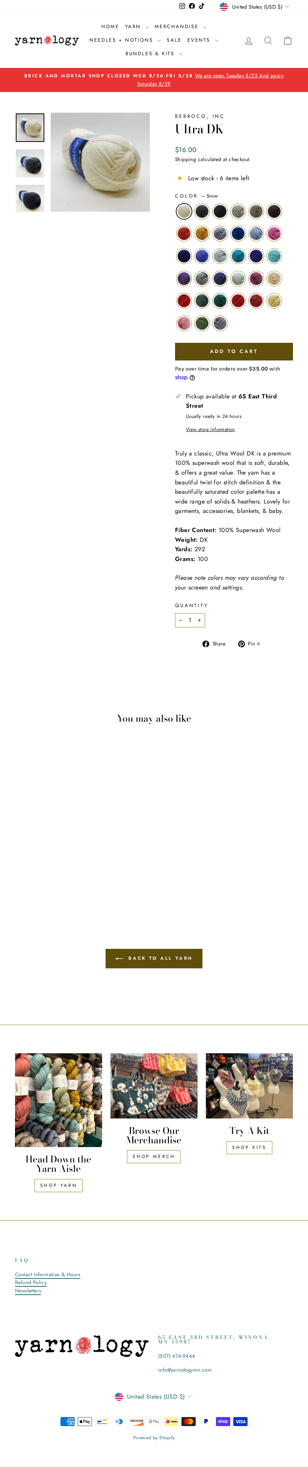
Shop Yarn (58, 1185)
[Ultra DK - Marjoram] (46, 885)
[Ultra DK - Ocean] (51, 851)
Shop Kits (249, 1147)
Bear (274, 211)
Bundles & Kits (151, 53)
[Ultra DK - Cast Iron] (41, 842)
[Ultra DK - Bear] (71, 842)
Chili (184, 300)
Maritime (184, 256)
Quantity (191, 605)
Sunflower (184, 233)
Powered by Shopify (154, 1437)
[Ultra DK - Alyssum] (36, 885)
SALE (174, 40)
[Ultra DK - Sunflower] (21, 851)
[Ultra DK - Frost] (51, 842)
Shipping (185, 159)
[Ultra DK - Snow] (21, 842)
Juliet (238, 300)
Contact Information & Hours (47, 1274)
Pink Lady (274, 233)
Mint (238, 278)
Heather (256, 278)
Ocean (238, 233)
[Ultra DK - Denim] (41, 868)
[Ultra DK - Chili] (21, 877)
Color (196, 195)
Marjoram (202, 323)
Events (200, 40)
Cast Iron (220, 211)
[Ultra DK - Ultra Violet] (61, 859)
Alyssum (184, 323)
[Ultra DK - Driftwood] (61, 842)
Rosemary (202, 300)
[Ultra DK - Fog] (31, 868)
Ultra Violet (256, 256)
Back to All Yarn (159, 958)
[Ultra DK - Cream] (71, 868)
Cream (274, 278)
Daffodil (274, 300)
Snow (184, 211)
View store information (210, 429)
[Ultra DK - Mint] (51, 868)
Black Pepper (202, 211)
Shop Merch (154, 1156)
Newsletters (28, 1290)
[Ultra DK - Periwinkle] (31, 859)
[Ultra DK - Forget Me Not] (61, 851)
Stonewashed (220, 233)
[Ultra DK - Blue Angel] (41, 859)
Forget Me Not (256, 233)
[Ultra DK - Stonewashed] (41, 851)
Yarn (134, 26)
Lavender (184, 278)
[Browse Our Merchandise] (154, 1086)
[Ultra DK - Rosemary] (31, 877)
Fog (202, 278)
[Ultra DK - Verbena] (51, 859)
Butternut (202, 233)
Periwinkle (202, 256)
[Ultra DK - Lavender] (21, 868)
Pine (220, 300)
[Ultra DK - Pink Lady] (71, 851)
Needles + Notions (122, 40)
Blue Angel (220, 256)
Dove (220, 323)
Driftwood (256, 211)
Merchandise (178, 26)
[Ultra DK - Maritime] (21, 859)
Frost (238, 211)
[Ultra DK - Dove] (56, 885)
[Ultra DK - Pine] (41, 877)
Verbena (238, 256)
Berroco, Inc (200, 116)
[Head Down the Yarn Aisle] (58, 1100)
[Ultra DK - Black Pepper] (31, 842)
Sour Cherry (256, 300)
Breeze (274, 256)
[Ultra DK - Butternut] (31, 851)
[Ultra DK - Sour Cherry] (61, 877)
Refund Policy (31, 1282)
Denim (220, 278)
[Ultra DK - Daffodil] (71, 877)
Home (110, 26)
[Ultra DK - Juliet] (51, 877)
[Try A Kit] (249, 1086)
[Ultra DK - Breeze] (71, 859)
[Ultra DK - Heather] (61, 868)
